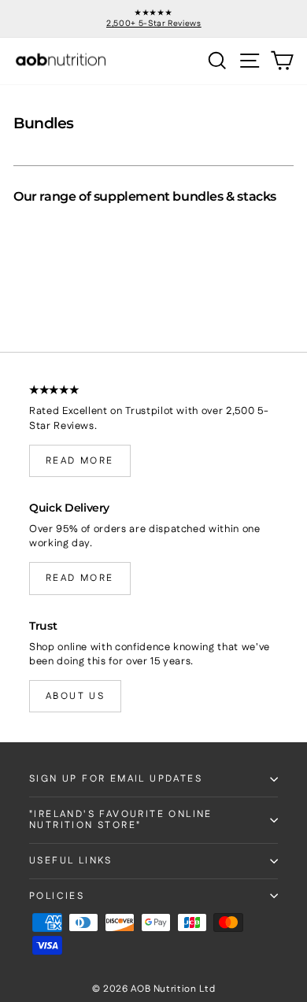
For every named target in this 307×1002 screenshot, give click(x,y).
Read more (80, 461)
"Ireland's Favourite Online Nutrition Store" (121, 820)
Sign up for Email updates (115, 779)
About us (75, 696)
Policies (56, 896)
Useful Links (71, 860)
